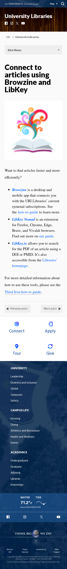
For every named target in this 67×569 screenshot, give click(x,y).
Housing (15, 419)
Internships (17, 485)
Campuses (16, 395)
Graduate (16, 467)
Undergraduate (19, 461)
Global (14, 389)
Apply (50, 331)
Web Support (56, 551)
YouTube (23, 23)
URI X (42, 516)
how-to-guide (28, 211)
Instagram (12, 23)
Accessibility (41, 549)
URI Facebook (8, 516)
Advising (15, 473)
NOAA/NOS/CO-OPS (33, 507)
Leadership (17, 377)
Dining (14, 425)
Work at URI (10, 551)
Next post (50, 308)
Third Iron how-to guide (23, 291)
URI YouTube (58, 516)
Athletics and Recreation (25, 431)
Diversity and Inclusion (24, 383)
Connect (17, 331)
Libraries (15, 479)
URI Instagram (25, 516)
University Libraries (28, 16)
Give (50, 353)
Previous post (19, 308)
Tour (17, 353)
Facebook (6, 23)
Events (14, 443)
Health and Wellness (22, 437)
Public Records (25, 551)
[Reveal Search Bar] (62, 3)
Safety (14, 401)
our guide (46, 235)
